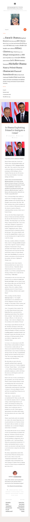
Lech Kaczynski (14, 493)
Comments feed (7, 94)
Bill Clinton (21, 41)
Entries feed (6, 92)
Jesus (16, 57)
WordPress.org (6, 96)
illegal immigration (11, 55)
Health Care (23, 45)
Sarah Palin (21, 77)
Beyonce (6, 41)
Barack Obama (12, 37)
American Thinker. (19, 158)
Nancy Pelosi (9, 67)
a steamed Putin (13, 234)
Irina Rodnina (14, 254)
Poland (21, 493)
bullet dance (14, 274)
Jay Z (13, 57)
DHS (10, 43)
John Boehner (6, 60)
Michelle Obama (17, 63)
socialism (21, 79)
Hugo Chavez (14, 52)
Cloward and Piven (13, 489)
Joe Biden (21, 57)
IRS (20, 55)
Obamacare (8, 71)
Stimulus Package (7, 81)
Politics (15, 74)
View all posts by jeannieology (15, 486)
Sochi (16, 495)
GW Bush (9, 45)
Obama (19, 67)
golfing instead (9, 332)
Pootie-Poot (7, 312)
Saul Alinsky (14, 79)
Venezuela (5, 83)
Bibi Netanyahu (13, 41)
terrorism (13, 81)
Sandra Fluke (13, 77)
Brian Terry (6, 43)
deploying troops (8, 297)
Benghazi (23, 38)
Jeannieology (15, 8)
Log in (4, 90)
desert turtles (19, 163)
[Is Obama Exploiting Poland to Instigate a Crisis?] (15, 112)
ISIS (23, 55)
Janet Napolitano (7, 57)
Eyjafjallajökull (15, 491)
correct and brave (9, 186)
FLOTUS (22, 43)
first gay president (16, 242)
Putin (19, 74)
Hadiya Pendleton (16, 45)
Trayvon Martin (20, 81)
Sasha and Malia (7, 79)
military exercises (9, 200)
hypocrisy (20, 51)
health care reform (9, 48)
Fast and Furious (15, 43)
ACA (4, 38)
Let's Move (14, 60)
